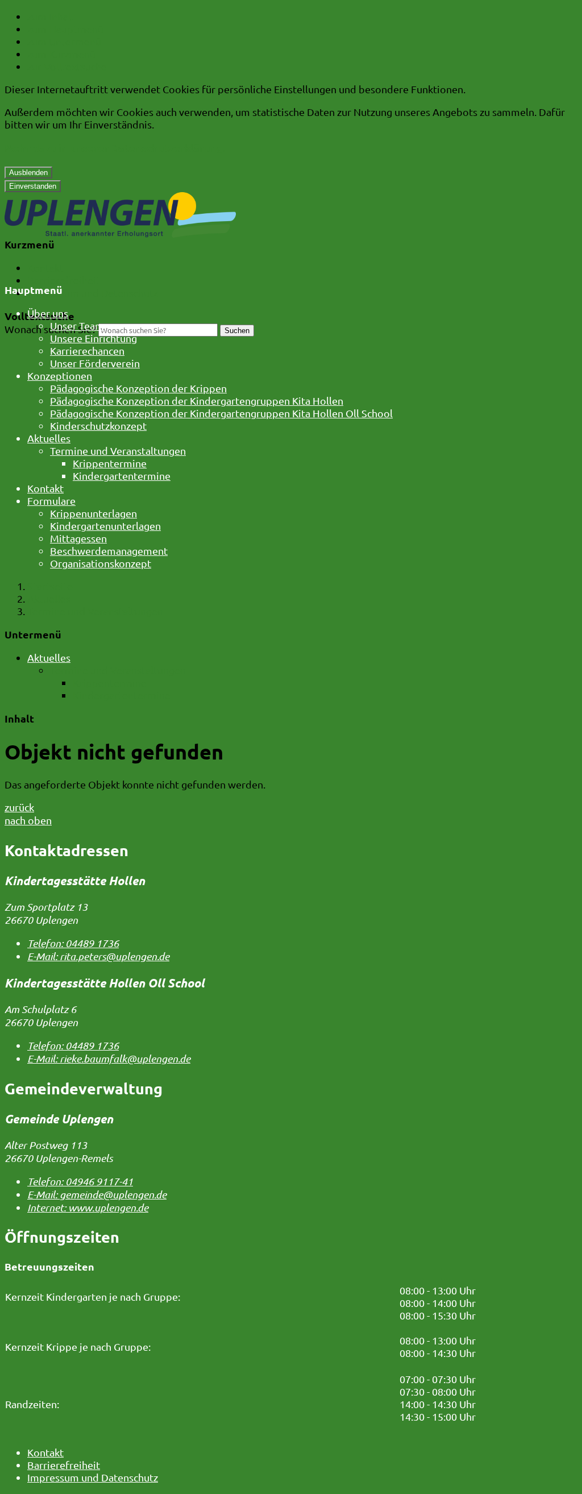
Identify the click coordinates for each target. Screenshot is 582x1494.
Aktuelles (48, 438)
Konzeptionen (59, 375)
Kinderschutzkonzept (98, 425)
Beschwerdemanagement (109, 551)
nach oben (28, 820)
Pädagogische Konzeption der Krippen (138, 388)
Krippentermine (110, 463)
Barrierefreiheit (63, 280)
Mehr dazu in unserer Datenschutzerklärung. (115, 147)
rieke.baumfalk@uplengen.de (108, 1058)
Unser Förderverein (95, 363)
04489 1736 (73, 943)
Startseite (50, 586)
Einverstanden (32, 186)
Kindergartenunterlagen (105, 526)
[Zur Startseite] (120, 233)
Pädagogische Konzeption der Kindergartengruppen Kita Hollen (196, 400)
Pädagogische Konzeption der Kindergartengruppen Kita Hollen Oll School (221, 413)
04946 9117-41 (80, 1181)
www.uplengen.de (87, 1207)
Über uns (47, 313)
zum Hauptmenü (65, 29)
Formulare (51, 501)
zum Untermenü (64, 41)
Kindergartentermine (122, 476)
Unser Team (77, 325)
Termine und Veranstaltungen (118, 451)
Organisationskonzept (100, 563)
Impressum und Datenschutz (92, 292)
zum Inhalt (51, 16)
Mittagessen (78, 538)
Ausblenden (28, 172)
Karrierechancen (87, 350)
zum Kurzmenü (61, 54)
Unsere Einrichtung (93, 338)
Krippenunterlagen (93, 513)
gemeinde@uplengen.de (97, 1194)
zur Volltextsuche (67, 66)
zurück (19, 807)
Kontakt (45, 267)
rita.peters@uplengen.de (98, 956)
